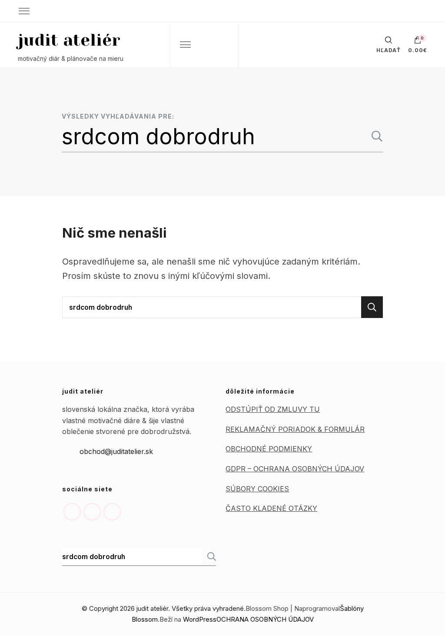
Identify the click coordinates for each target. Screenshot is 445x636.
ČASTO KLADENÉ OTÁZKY (271, 508)
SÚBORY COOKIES (257, 488)
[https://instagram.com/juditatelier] (72, 511)
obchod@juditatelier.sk (116, 451)
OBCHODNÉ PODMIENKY (269, 448)
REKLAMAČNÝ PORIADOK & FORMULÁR (295, 429)
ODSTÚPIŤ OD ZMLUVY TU (273, 409)
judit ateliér (69, 40)
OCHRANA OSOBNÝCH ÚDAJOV (265, 619)
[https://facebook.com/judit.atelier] (92, 511)
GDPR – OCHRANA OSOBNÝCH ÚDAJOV (295, 468)
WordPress (199, 619)
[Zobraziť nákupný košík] (418, 42)
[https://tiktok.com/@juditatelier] (112, 511)
